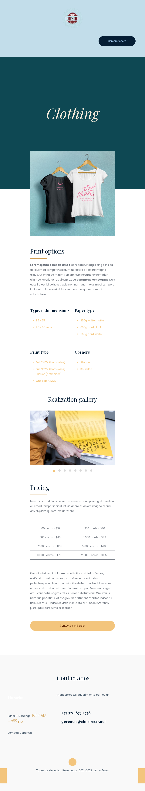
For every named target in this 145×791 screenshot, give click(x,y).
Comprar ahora (117, 41)
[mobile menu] (11, 41)
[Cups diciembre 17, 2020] (3, 775)
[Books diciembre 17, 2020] (141, 775)
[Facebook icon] (70, 777)
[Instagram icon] (74, 777)
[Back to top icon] (72, 762)
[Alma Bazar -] (72, 18)
